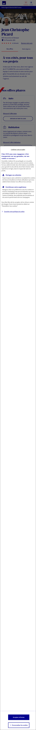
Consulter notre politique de (14, 211)
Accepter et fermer (19, 717)
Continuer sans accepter (18, 149)
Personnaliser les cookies (20, 725)
